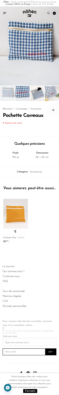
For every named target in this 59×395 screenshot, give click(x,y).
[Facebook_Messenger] (7, 388)
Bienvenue (7, 109)
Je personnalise (15, 231)
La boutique (21, 109)
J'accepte (30, 391)
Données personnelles (14, 306)
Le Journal (8, 266)
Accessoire (21, 237)
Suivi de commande (14, 291)
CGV (5, 301)
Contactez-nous (11, 276)
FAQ (5, 281)
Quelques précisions (29, 144)
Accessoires (36, 109)
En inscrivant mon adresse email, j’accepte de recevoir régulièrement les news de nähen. (28, 332)
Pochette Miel (9, 238)
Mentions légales (12, 296)
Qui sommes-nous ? (13, 271)
